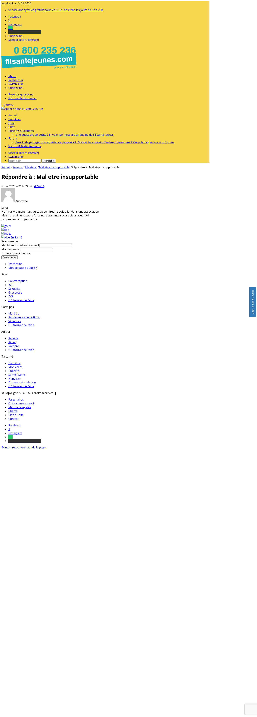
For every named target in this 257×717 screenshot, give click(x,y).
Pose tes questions (20, 94)
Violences (14, 321)
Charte (12, 411)
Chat (11, 127)
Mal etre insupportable (54, 167)
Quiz (11, 123)
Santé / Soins (17, 375)
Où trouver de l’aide (21, 300)
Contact (13, 419)
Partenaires (16, 399)
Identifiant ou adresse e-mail (20, 245)
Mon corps (15, 367)
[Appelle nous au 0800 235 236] (39, 70)
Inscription (15, 264)
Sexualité (14, 289)
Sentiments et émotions (24, 317)
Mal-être (31, 167)
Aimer (12, 342)
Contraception (17, 281)
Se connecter (9, 257)
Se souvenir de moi (18, 253)
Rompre (13, 346)
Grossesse (15, 292)
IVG (10, 296)
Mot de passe (10, 249)
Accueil (12, 115)
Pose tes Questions (21, 131)
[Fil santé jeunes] (22, 109)
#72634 (39, 186)
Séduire (13, 338)
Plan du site (16, 415)
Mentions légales (19, 407)
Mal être (13, 313)
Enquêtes (14, 119)
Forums (18, 167)
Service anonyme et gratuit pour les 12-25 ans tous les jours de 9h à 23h (55, 10)
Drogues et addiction (22, 382)
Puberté (13, 371)
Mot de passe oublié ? (22, 268)
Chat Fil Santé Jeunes (252, 302)
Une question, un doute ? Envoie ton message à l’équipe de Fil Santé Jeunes (64, 135)
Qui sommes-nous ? (21, 403)
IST (10, 285)
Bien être (14, 363)
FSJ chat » (7, 105)
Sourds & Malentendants (24, 146)
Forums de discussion (22, 98)
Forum (12, 138)
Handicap (14, 378)
